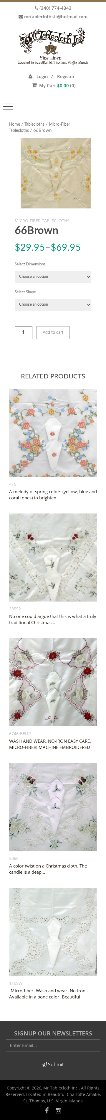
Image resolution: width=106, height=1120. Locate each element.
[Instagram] (58, 1110)
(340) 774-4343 (55, 8)
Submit (55, 1064)
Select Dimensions (30, 264)
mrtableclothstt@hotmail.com (55, 16)
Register (65, 76)
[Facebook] (47, 1110)
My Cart (57, 85)
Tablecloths (34, 124)
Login (42, 76)
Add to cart (53, 333)
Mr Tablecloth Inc (61, 1088)
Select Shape (25, 292)
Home (14, 124)
